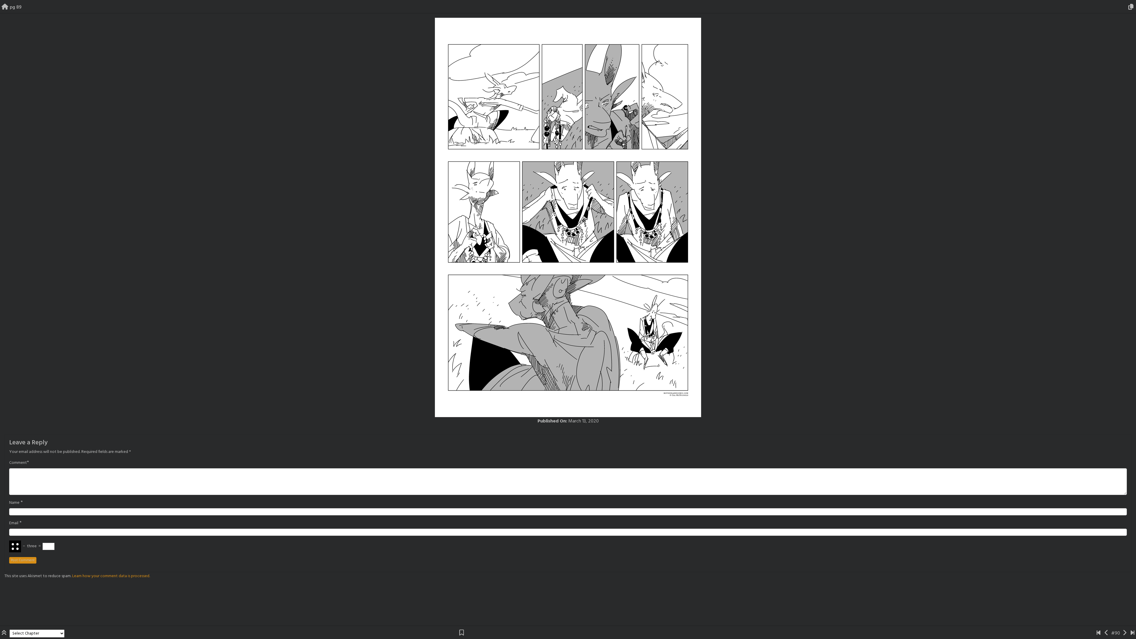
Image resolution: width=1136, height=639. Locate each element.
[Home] (5, 7)
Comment (18, 463)
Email (13, 523)
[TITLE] (1098, 633)
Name (14, 503)
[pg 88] (1106, 633)
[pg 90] (1124, 633)
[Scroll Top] (4, 633)
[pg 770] (1132, 633)
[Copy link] (1132, 7)
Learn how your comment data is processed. (111, 576)
